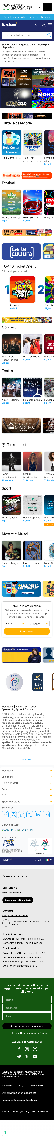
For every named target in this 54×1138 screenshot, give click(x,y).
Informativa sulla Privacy (34, 1033)
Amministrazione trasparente (19, 1092)
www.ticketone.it (11, 892)
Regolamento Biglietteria (17, 900)
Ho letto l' (29, 1033)
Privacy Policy (21, 1111)
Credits (6, 1111)
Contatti (7, 1085)
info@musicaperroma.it (15, 915)
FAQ (20, 1085)
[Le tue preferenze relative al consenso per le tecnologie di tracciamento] (5, 1133)
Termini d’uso (40, 1111)
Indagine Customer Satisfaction (20, 1100)
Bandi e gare (36, 1085)
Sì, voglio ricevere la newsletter (27, 1026)
